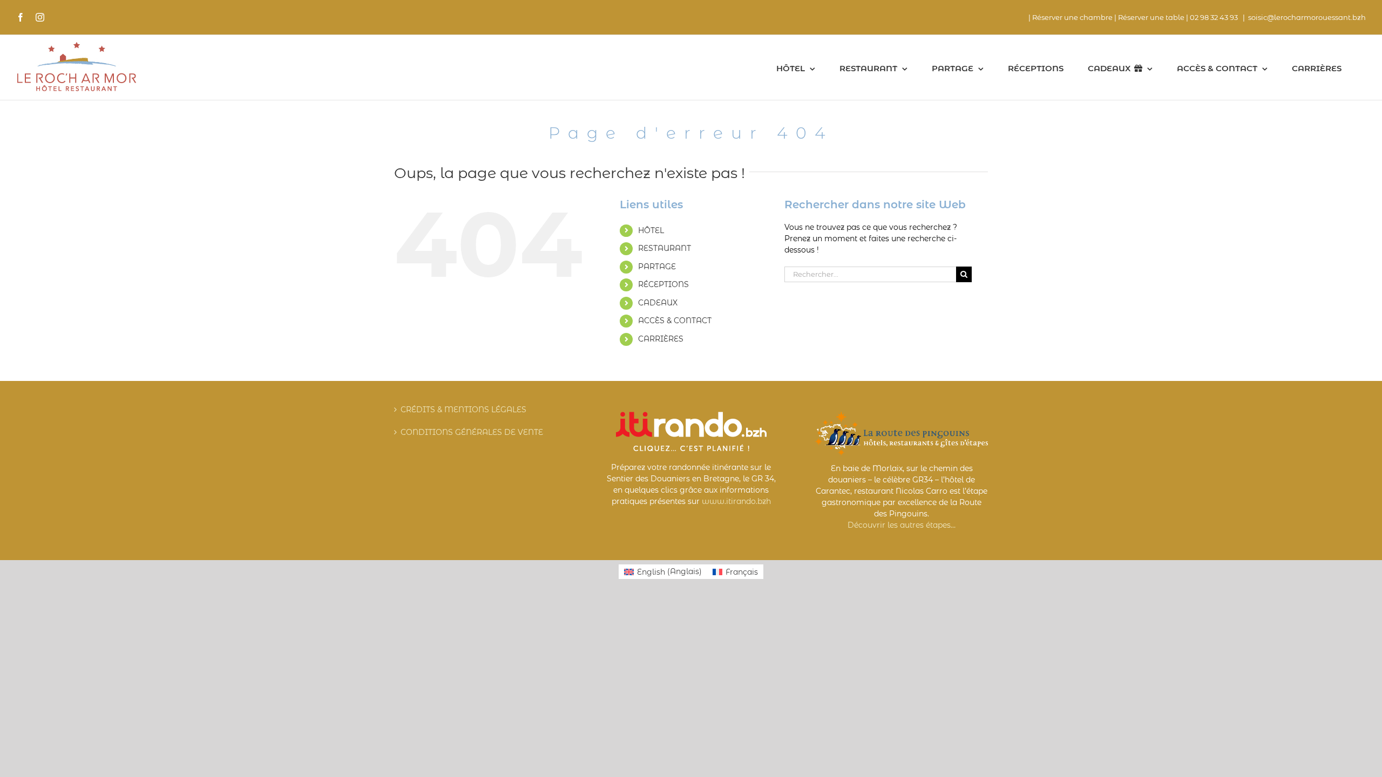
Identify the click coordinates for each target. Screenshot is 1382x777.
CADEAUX (658, 303)
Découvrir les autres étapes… (902, 525)
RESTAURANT (664, 248)
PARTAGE (657, 266)
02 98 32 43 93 (1214, 17)
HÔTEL (651, 230)
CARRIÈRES (660, 339)
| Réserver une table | (1151, 17)
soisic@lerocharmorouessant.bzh (1307, 17)
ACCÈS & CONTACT (675, 320)
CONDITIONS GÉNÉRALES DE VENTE (472, 432)
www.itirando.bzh (736, 501)
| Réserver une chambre (1070, 17)
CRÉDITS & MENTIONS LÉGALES (463, 409)
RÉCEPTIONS (663, 284)
